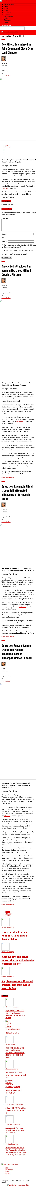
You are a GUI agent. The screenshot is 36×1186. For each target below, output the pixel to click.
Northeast (7, 12)
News (6, 6)
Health (6, 22)
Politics (6, 8)
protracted (6, 188)
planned (7, 816)
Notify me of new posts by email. (15, 254)
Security (7, 14)
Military (6, 18)
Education (7, 20)
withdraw (22, 607)
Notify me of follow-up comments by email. (19, 250)
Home (7, 1168)
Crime (6, 10)
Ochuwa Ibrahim (6, 76)
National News (9, 4)
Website (4, 241)
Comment (5, 218)
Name (4, 234)
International (8, 16)
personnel (20, 421)
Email (4, 238)
